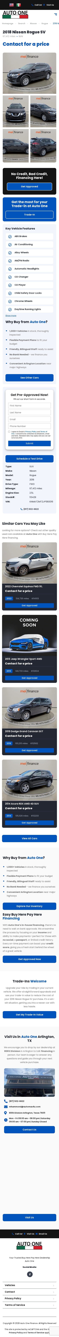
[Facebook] (30, 1274)
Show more (10, 315)
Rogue (45, 23)
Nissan (33, 23)
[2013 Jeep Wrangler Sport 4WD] (29, 649)
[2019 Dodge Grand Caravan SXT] (29, 721)
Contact (10, 1291)
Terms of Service (15, 1305)
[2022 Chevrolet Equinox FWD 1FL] (29, 576)
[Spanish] (18, 4)
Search (21, 23)
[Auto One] (15, 15)
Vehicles (10, 1285)
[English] (11, 4)
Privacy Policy (31, 432)
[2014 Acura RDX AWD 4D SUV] (29, 794)
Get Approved (29, 605)
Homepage (7, 23)
